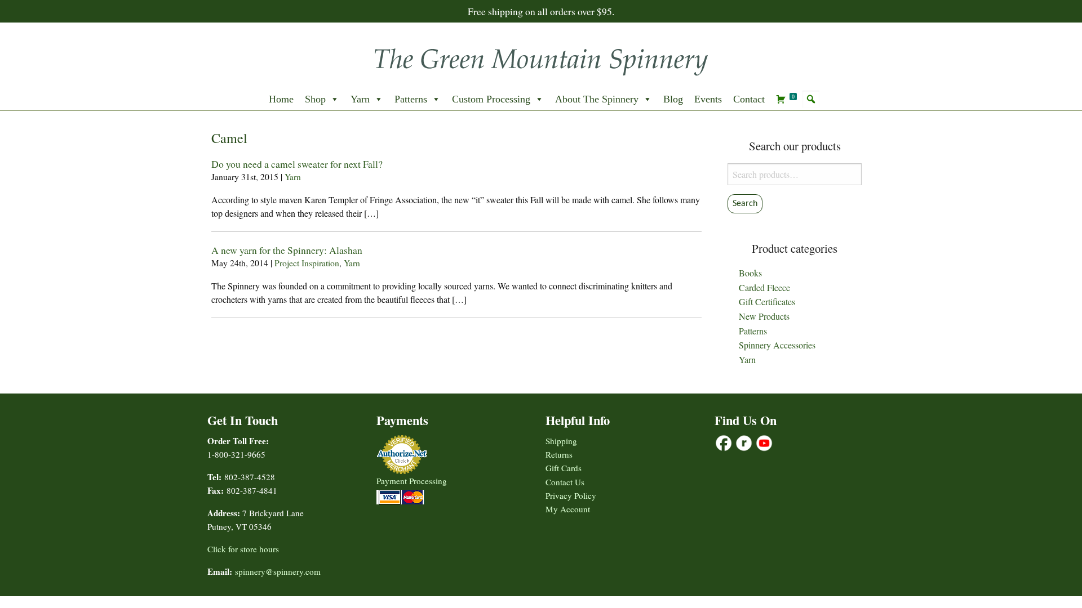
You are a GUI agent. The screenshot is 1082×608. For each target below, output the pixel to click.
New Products (764, 316)
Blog (673, 99)
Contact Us (565, 482)
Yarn (360, 99)
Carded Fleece (764, 287)
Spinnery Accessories (777, 345)
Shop (315, 99)
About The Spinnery (596, 99)
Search (745, 203)
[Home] (541, 58)
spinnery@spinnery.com (278, 571)
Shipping (561, 440)
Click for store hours (243, 549)
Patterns (410, 99)
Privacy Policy (571, 495)
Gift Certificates (767, 301)
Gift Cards (564, 467)
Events (708, 99)
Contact (749, 99)
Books (750, 273)
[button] (810, 99)
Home (281, 99)
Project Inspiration (306, 263)
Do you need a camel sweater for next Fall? (297, 164)
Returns (559, 454)
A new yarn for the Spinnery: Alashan (286, 250)
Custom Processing (491, 99)
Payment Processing (411, 480)
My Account (568, 509)
